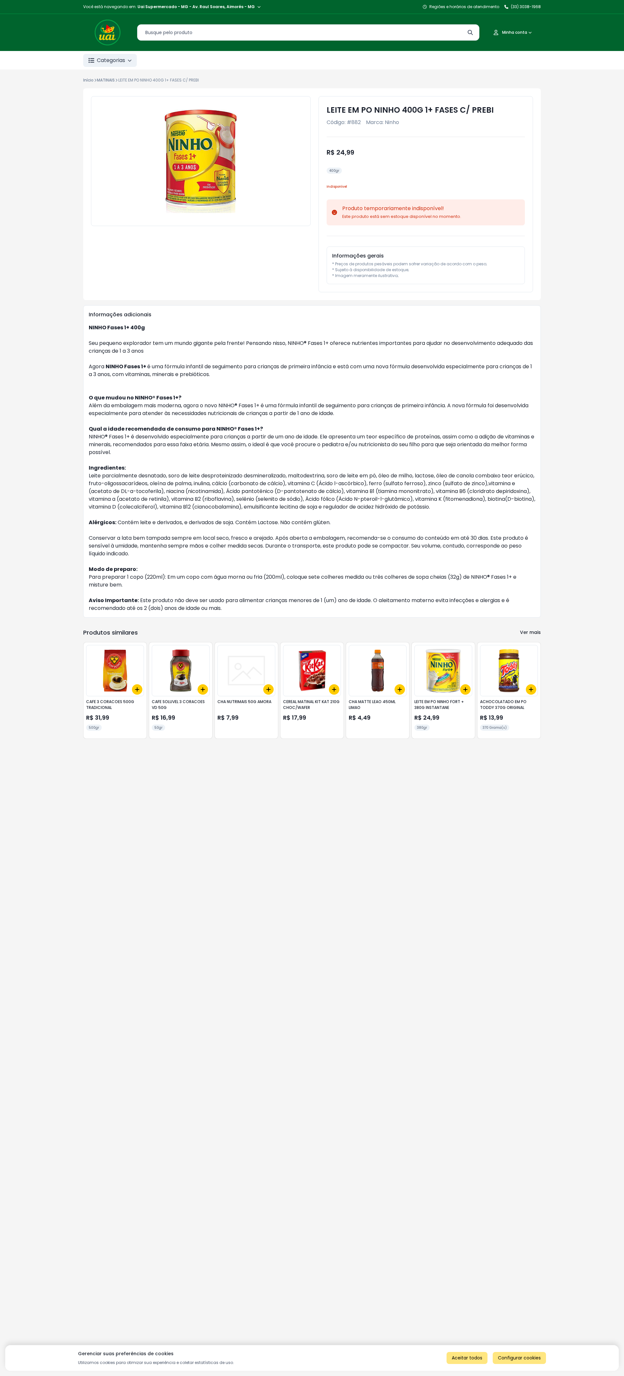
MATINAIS (106, 80)
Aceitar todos (467, 1358)
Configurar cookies (519, 1358)
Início (88, 80)
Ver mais (530, 632)
